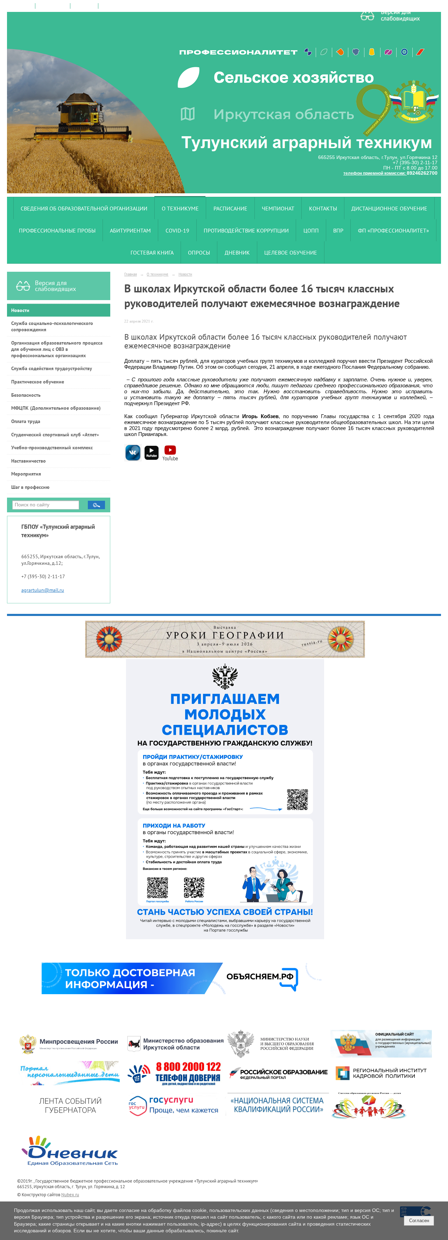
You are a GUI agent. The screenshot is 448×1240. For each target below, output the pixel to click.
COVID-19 (177, 230)
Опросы (199, 252)
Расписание (230, 208)
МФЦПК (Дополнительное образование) (56, 408)
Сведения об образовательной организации (84, 208)
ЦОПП (311, 230)
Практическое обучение (37, 382)
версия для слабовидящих (127, 6)
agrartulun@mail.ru (42, 590)
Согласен (419, 1220)
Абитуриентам (130, 230)
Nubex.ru (70, 1194)
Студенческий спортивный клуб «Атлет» (55, 434)
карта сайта (84, 6)
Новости (20, 310)
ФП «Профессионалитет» (393, 230)
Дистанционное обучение (389, 208)
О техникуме (180, 208)
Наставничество (28, 461)
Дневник (237, 252)
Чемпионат (278, 208)
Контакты (323, 208)
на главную (21, 6)
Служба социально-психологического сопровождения (52, 326)
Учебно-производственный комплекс (52, 447)
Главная (130, 274)
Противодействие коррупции (246, 230)
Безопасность (26, 395)
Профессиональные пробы (57, 230)
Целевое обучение (290, 252)
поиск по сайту (52, 6)
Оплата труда (25, 421)
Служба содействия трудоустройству (51, 368)
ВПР (338, 230)
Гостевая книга (152, 252)
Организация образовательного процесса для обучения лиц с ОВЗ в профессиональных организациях (57, 349)
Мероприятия (26, 474)
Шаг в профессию (30, 487)
